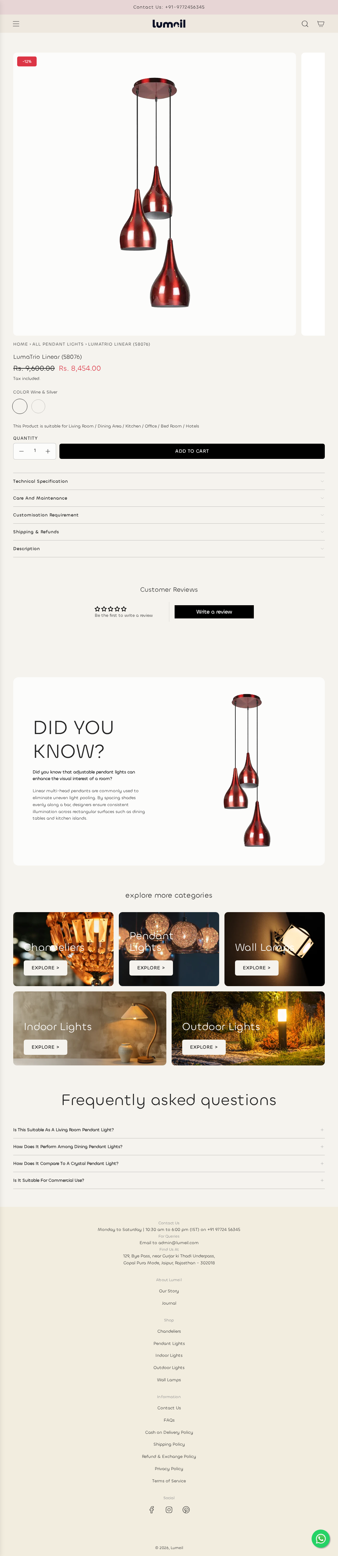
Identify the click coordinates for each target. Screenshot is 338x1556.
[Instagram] (169, 1510)
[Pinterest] (186, 1510)
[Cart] (321, 24)
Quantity (25, 438)
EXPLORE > (45, 968)
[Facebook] (152, 1510)
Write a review (214, 611)
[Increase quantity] (48, 451)
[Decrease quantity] (21, 451)
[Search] (305, 24)
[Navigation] (16, 24)
